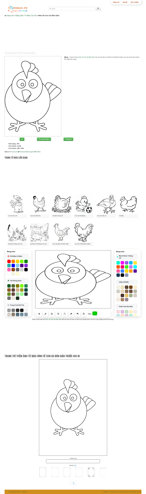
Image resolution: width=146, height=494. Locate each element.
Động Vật (19, 15)
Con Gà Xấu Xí (101, 216)
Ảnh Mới (125, 2)
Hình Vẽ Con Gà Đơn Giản (86, 57)
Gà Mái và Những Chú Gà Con (40, 244)
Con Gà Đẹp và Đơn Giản (60, 244)
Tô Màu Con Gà (30, 15)
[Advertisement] (73, 33)
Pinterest (23, 152)
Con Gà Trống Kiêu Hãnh (82, 244)
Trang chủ (116, 2)
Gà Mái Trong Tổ (57, 216)
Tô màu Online (44, 139)
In (22, 139)
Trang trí (68, 139)
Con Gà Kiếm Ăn (35, 216)
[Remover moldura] (75, 465)
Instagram (30, 152)
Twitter (38, 152)
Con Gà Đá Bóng (80, 216)
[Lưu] (84, 313)
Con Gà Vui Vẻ (12, 216)
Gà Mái (121, 216)
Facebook (14, 152)
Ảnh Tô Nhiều (135, 2)
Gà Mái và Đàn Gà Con (15, 244)
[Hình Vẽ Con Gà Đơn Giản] (33, 96)
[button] (18, 256)
